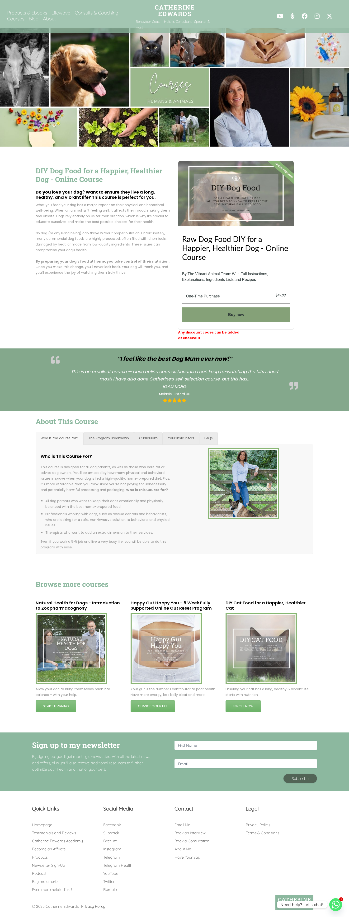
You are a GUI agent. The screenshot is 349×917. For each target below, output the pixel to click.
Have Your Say (187, 857)
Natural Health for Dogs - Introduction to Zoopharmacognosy (78, 605)
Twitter (109, 881)
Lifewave (61, 12)
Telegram (111, 857)
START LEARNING (56, 706)
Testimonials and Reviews (54, 832)
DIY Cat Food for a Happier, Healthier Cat (266, 605)
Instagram (112, 849)
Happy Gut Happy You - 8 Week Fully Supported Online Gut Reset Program (171, 605)
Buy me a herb (45, 881)
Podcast (39, 873)
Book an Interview (190, 832)
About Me (182, 849)
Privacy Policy (258, 824)
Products (39, 857)
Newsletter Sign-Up (48, 865)
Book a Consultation (191, 840)
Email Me (182, 824)
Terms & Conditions (262, 832)
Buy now (236, 315)
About (49, 18)
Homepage (42, 824)
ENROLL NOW (243, 706)
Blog (33, 18)
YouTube (110, 873)
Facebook (112, 824)
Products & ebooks (27, 12)
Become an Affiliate (49, 849)
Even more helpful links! (52, 889)
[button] (174, 386)
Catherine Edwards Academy (57, 840)
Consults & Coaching (96, 12)
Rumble (110, 889)
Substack (111, 832)
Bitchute (110, 840)
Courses (15, 18)
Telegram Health (117, 865)
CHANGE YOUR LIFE (153, 706)
